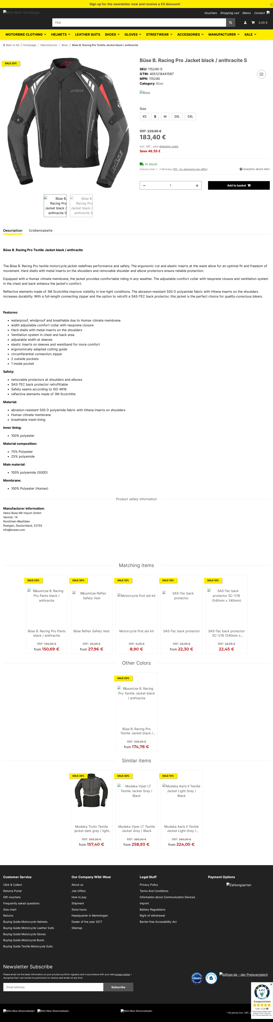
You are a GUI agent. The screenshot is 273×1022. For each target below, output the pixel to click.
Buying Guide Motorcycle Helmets (25, 921)
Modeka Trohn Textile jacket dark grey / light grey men (91, 829)
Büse (159, 83)
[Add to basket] (6, 55)
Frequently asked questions (21, 903)
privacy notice (122, 974)
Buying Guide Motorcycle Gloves (24, 934)
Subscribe (118, 987)
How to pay (79, 897)
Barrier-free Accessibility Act (158, 921)
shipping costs (168, 146)
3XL (177, 116)
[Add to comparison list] (261, 74)
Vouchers (210, 13)
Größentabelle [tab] (41, 230)
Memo (246, 13)
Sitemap (77, 928)
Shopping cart (229, 13)
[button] (268, 12)
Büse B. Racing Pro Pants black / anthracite (47, 633)
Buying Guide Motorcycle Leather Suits (28, 928)
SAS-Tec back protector (181, 631)
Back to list (13, 45)
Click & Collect (12, 884)
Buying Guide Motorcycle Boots (23, 940)
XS (144, 116)
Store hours (79, 909)
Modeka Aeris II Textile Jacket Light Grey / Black (181, 829)
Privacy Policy (149, 884)
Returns (8, 915)
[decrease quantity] (144, 185)
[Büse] (145, 92)
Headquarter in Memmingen (90, 915)
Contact (259, 13)
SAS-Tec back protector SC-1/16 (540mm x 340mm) (226, 633)
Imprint (144, 903)
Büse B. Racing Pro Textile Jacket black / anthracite (136, 731)
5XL (190, 116)
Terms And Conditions (154, 891)
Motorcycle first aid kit (136, 631)
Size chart (9, 909)
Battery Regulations (152, 909)
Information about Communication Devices (167, 897)
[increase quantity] (197, 185)
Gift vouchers (12, 897)
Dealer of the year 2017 (87, 921)
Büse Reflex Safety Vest (92, 631)
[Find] (230, 22)
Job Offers (79, 891)
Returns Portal (12, 891)
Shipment (78, 903)
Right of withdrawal (152, 915)
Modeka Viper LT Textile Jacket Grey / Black (136, 829)
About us (77, 884)
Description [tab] (12, 230)
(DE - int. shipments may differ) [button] (190, 169)
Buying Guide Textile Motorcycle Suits (28, 946)
